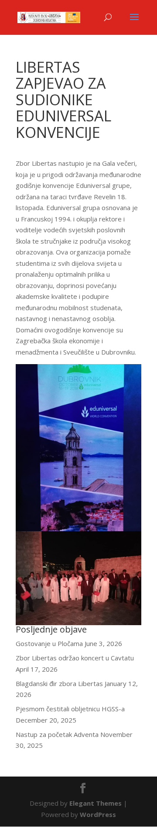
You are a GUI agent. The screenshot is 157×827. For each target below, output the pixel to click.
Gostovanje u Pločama (49, 643)
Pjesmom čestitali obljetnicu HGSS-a (70, 708)
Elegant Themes (95, 803)
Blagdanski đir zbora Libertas (59, 683)
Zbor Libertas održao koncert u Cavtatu (75, 657)
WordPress (98, 814)
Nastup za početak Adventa (57, 734)
